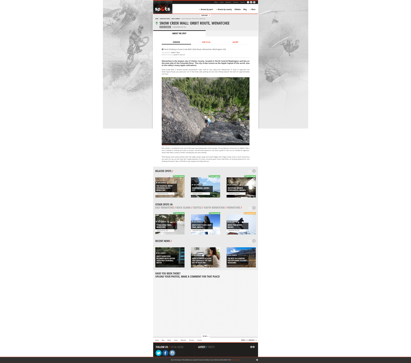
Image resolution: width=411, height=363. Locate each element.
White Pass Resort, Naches (235, 226)
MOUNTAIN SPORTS (165, 19)
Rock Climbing (176, 19)
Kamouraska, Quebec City (200, 189)
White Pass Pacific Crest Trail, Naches (201, 226)
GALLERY (235, 42)
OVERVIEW (176, 42)
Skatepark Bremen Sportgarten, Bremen (237, 189)
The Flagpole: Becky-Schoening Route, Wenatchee (164, 188)
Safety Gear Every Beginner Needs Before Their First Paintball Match (165, 259)
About (216, 2)
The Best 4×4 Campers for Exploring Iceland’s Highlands (237, 260)
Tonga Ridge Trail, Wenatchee (164, 226)
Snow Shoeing (180, 213)
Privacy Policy (235, 360)
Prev (250, 171)
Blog (245, 9)
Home (156, 19)
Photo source (166, 144)
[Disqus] (205, 308)
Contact (242, 2)
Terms (221, 2)
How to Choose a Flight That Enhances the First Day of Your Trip (202, 260)
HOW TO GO (206, 42)
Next (254, 171)
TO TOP (205, 336)
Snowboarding (250, 213)
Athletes (238, 9)
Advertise (228, 2)
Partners (235, 2)
